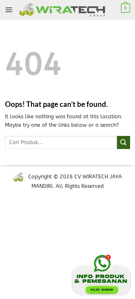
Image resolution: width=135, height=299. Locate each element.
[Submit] (123, 142)
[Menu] (9, 10)
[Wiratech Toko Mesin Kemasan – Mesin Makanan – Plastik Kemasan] (68, 9)
